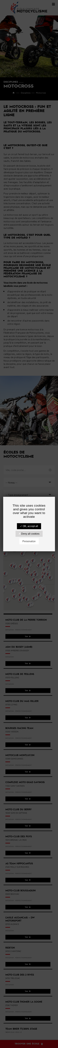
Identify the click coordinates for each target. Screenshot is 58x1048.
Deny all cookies (30, 533)
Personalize (29, 541)
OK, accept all (30, 526)
